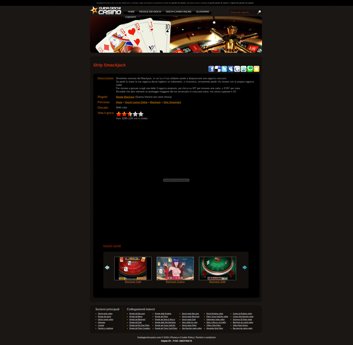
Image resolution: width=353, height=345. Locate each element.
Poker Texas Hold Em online (217, 316)
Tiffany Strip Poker (213, 325)
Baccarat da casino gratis (242, 328)
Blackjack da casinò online (243, 322)
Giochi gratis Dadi (189, 319)
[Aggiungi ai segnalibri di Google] (237, 61)
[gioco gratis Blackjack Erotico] (175, 258)
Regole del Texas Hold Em (165, 325)
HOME (131, 11)
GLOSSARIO (202, 11)
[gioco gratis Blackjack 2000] (217, 258)
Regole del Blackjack (137, 319)
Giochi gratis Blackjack (190, 316)
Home (119, 102)
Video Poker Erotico (240, 325)
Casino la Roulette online (242, 314)
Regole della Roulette (163, 314)
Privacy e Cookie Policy (182, 337)
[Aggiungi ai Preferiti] (256, 61)
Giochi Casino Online (136, 102)
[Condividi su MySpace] (230, 61)
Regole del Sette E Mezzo (165, 319)
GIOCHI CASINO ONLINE (178, 11)
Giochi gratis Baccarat (190, 314)
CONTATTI (130, 17)
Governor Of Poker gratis (242, 319)
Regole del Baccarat (137, 314)
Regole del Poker (161, 316)
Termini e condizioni (105, 328)
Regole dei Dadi (135, 322)
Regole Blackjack (125, 97)
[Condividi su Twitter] (224, 61)
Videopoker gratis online (215, 319)
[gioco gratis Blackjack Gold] (132, 258)
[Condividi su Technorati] (250, 61)
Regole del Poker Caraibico (139, 328)
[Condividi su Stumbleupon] (243, 61)
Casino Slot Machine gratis (243, 316)
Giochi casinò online (105, 319)
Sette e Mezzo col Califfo (216, 322)
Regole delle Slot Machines (165, 322)
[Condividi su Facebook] (211, 61)
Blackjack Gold (133, 281)
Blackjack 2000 (217, 281)
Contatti (101, 325)
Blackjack (155, 102)
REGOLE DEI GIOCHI (150, 11)
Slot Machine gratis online (192, 328)
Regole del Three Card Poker (166, 328)
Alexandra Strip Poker (214, 328)
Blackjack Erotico (175, 281)
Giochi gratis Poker (189, 325)
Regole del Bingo (135, 316)
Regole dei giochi (104, 316)
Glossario (101, 322)
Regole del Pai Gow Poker (139, 325)
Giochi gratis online (105, 314)
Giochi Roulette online (214, 314)
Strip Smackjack (172, 102)
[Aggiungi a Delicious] (218, 61)
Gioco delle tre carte (189, 322)
